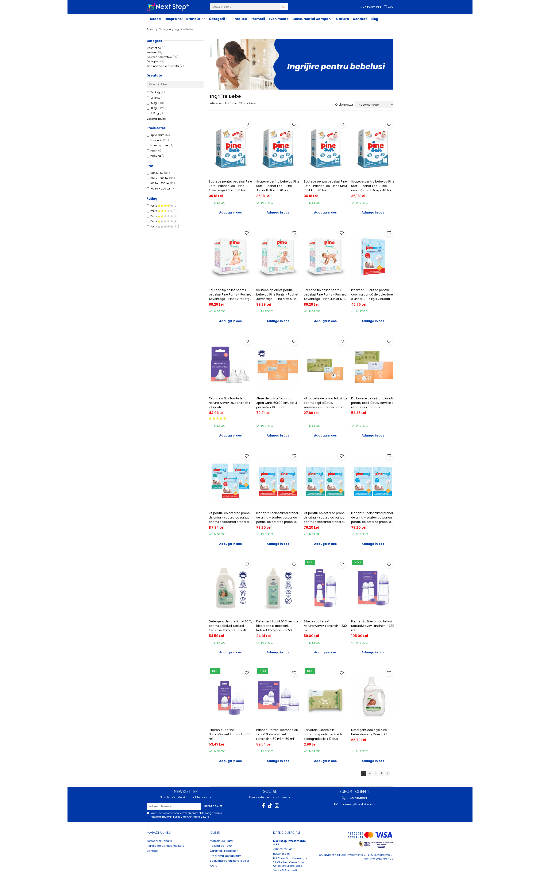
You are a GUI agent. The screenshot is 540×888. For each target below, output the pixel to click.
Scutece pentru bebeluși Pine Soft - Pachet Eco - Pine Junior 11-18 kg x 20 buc (278, 185)
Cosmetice (154, 48)
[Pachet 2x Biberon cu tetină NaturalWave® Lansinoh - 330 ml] (372, 588)
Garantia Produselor (224, 851)
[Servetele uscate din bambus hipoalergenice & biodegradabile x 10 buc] (325, 696)
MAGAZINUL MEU (159, 832)
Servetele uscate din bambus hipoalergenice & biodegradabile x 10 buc (323, 734)
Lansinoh (156, 140)
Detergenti (153, 61)
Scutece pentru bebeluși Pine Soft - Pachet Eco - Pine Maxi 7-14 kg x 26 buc (325, 185)
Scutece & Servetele (159, 57)
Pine (152, 150)
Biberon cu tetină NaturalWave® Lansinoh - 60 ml (229, 734)
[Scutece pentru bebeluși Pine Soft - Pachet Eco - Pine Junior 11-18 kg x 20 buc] (278, 148)
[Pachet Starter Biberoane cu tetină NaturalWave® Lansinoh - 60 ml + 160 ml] (278, 696)
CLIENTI (215, 832)
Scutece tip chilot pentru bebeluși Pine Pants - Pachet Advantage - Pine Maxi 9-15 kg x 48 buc (277, 294)
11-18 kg (155, 92)
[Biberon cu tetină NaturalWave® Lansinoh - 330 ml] (325, 588)
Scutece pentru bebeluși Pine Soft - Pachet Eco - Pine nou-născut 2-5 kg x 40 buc (372, 185)
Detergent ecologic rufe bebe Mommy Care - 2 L (369, 732)
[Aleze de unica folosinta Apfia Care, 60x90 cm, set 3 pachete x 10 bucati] (278, 365)
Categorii (154, 41)
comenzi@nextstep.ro (357, 804)
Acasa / (152, 29)
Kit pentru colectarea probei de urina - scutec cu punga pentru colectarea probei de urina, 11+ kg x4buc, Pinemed (372, 517)
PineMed (155, 156)
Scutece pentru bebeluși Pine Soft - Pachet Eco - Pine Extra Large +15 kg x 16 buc (230, 185)
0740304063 (357, 798)
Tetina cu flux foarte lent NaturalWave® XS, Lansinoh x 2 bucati (230, 402)
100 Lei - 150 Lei (159, 183)
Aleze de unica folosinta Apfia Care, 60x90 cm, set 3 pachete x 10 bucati (276, 402)
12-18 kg (155, 97)
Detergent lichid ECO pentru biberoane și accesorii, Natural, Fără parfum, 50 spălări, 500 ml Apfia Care (277, 626)
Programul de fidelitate (226, 856)
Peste (154, 205)
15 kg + (154, 103)
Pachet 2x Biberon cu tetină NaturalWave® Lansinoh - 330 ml (372, 625)
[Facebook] (263, 805)
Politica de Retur (221, 846)
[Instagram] (276, 805)
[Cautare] (284, 6)
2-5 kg (154, 113)
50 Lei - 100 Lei (159, 178)
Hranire (151, 52)
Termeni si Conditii (159, 841)
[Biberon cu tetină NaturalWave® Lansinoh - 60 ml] (230, 696)
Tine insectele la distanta (163, 66)
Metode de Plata (221, 841)
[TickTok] (270, 805)
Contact (360, 19)
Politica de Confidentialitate (191, 816)
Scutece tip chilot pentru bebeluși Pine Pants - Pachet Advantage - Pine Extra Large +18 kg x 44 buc (230, 294)
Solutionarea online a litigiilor (229, 861)
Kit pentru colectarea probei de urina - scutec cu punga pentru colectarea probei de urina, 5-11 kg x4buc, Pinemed (325, 517)
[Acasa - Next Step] (168, 7)
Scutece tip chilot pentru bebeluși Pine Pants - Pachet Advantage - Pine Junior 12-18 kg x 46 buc (325, 294)
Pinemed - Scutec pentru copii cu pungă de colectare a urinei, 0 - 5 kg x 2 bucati (372, 294)
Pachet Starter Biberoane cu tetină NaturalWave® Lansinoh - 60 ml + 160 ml (277, 734)
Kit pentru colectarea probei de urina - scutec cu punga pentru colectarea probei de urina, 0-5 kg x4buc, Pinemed (277, 517)
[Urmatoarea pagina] (387, 773)
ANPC (213, 866)
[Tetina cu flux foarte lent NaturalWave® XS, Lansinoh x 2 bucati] (230, 365)
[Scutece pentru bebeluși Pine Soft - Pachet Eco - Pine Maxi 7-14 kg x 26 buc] (325, 148)
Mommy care (159, 145)
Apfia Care (157, 135)
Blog (374, 19)
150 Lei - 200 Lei (160, 188)
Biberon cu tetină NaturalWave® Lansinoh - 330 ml (325, 625)
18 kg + (154, 108)
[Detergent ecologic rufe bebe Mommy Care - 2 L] (372, 696)
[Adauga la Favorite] (246, 124)
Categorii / (166, 29)
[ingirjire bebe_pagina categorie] (301, 64)
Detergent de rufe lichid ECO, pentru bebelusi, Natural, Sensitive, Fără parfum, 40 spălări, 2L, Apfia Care (230, 626)
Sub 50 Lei (156, 173)
